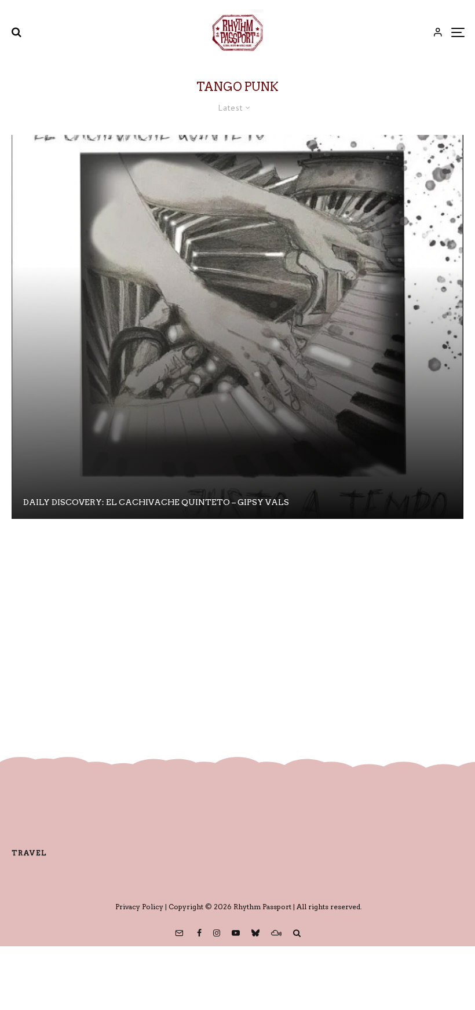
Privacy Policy (139, 906)
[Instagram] (216, 933)
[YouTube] (236, 933)
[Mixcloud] (276, 933)
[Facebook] (199, 933)
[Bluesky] (255, 933)
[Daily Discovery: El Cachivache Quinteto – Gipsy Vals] (237, 327)
